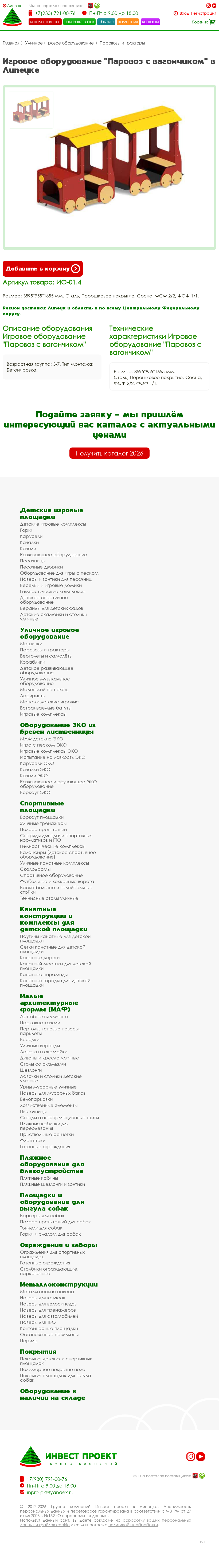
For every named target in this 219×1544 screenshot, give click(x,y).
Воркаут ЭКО (35, 792)
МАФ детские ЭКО (41, 738)
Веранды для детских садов (51, 608)
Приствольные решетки (47, 1134)
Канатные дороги (40, 957)
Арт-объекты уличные (44, 1016)
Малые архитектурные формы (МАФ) (49, 1003)
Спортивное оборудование (51, 875)
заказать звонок (80, 21)
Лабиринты (32, 695)
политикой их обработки (133, 1524)
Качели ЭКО (34, 775)
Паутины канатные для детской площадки (55, 938)
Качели (28, 548)
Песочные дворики (41, 567)
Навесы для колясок (42, 1297)
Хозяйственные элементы (48, 1105)
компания (128, 21)
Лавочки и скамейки (43, 1051)
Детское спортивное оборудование (44, 599)
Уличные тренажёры (43, 823)
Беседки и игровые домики (51, 585)
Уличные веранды (40, 1045)
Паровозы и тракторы (122, 43)
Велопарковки (36, 1099)
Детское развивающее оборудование (46, 670)
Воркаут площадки (42, 817)
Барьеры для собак (42, 1215)
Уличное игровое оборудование (59, 43)
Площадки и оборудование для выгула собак (52, 1202)
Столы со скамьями (43, 1064)
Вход (184, 13)
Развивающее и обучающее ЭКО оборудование (58, 783)
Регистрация (203, 13)
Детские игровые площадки (51, 513)
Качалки (29, 542)
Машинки (31, 643)
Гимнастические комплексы (52, 591)
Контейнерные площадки (49, 1328)
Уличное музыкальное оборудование (45, 681)
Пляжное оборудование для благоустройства (52, 1164)
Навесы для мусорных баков (52, 1093)
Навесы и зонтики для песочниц (56, 579)
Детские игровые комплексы (53, 524)
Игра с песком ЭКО (43, 745)
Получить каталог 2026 (109, 453)
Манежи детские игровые (49, 701)
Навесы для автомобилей (49, 1316)
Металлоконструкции (59, 1284)
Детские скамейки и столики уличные (53, 616)
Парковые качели (40, 1022)
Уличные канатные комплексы (54, 863)
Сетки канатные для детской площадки (52, 949)
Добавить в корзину (37, 268)
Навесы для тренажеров (48, 1310)
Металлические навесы (47, 1291)
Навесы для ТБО (38, 1322)
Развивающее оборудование (53, 554)
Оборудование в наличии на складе (52, 1394)
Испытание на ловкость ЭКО (52, 757)
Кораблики (32, 662)
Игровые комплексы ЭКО (49, 751)
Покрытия (38, 1351)
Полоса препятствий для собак (55, 1221)
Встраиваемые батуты (45, 708)
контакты (150, 21)
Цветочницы (33, 1111)
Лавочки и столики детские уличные (51, 1078)
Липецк (14, 5)
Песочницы (32, 560)
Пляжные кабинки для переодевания (44, 1125)
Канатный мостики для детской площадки (55, 965)
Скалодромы (35, 869)
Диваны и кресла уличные (49, 1057)
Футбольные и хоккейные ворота (57, 881)
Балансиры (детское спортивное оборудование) (58, 854)
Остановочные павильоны (49, 1334)
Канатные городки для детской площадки (55, 982)
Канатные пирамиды (44, 974)
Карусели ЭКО (37, 763)
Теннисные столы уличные (49, 898)
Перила (29, 1340)
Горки (26, 530)
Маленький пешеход (43, 689)
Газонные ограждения (45, 1146)
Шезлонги (31, 1070)
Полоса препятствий (43, 829)
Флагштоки (32, 1140)
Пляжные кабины (39, 1178)
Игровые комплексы (43, 714)
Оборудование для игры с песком (59, 573)
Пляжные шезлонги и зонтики (52, 1184)
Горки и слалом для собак (50, 1234)
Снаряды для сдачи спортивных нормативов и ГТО (56, 837)
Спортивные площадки (42, 806)
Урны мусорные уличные (48, 1087)
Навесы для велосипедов (48, 1303)
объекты (106, 21)
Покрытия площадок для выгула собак (55, 1377)
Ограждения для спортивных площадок (52, 1254)
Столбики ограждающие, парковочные (49, 1271)
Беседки (29, 1039)
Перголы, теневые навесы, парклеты (50, 1030)
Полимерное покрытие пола (52, 1369)
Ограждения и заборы (58, 1244)
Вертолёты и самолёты (46, 656)
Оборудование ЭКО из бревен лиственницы (58, 728)
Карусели (31, 536)
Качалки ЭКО (35, 769)
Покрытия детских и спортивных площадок (56, 1360)
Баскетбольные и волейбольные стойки (56, 889)
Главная (11, 43)
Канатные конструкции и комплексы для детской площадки (53, 919)
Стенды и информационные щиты (59, 1117)
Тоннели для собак (41, 1227)
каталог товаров (45, 21)
